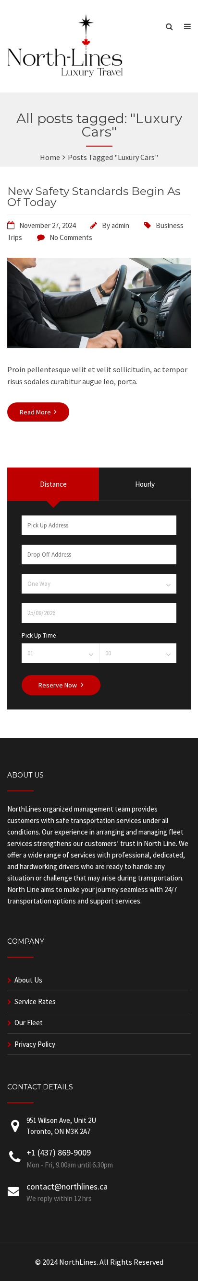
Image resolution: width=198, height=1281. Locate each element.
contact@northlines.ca (67, 1186)
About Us (28, 979)
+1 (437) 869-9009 (58, 1152)
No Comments (71, 237)
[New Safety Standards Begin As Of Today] (99, 345)
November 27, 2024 (47, 225)
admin (120, 225)
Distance (53, 484)
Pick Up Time (39, 635)
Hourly (145, 484)
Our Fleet (28, 1022)
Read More (36, 412)
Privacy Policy (34, 1044)
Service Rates (35, 1001)
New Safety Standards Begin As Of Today (93, 196)
